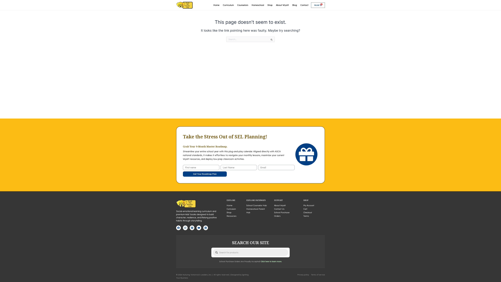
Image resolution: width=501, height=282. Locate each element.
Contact (304, 5)
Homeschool (258, 5)
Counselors (242, 5)
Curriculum (228, 5)
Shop (270, 5)
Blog (294, 5)
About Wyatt (282, 5)
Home (216, 5)
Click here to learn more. (271, 261)
